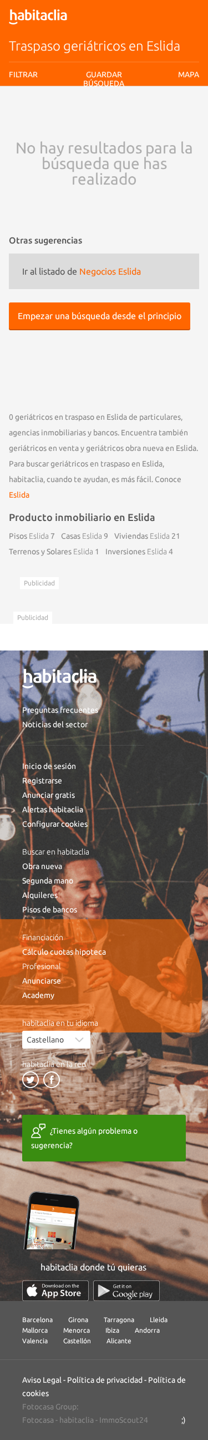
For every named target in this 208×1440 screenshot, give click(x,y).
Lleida (159, 1319)
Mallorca (35, 1330)
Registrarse (42, 780)
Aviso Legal (42, 1380)
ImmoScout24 (123, 1420)
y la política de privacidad (142, 119)
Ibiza (112, 1330)
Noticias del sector (55, 724)
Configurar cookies (55, 824)
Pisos (29, 536)
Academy (38, 995)
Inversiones (136, 551)
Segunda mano (47, 880)
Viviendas (142, 536)
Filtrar (23, 74)
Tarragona (119, 1319)
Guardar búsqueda (104, 139)
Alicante (118, 1340)
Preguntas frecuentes (60, 710)
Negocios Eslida (110, 271)
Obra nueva (42, 866)
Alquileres (40, 895)
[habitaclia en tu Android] (126, 1290)
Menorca (76, 1330)
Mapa (188, 74)
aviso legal (86, 119)
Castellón (77, 1340)
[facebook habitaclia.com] (51, 1079)
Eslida (19, 494)
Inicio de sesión (49, 766)
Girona (78, 1319)
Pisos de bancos (49, 909)
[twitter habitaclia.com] (30, 1079)
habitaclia (76, 1420)
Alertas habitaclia (52, 809)
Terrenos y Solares (51, 551)
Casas (81, 536)
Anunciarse (41, 980)
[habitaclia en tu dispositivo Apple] (55, 1290)
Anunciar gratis (48, 795)
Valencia (35, 1340)
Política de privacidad (105, 1380)
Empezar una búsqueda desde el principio (99, 316)
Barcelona (37, 1319)
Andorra (147, 1330)
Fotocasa (38, 1420)
